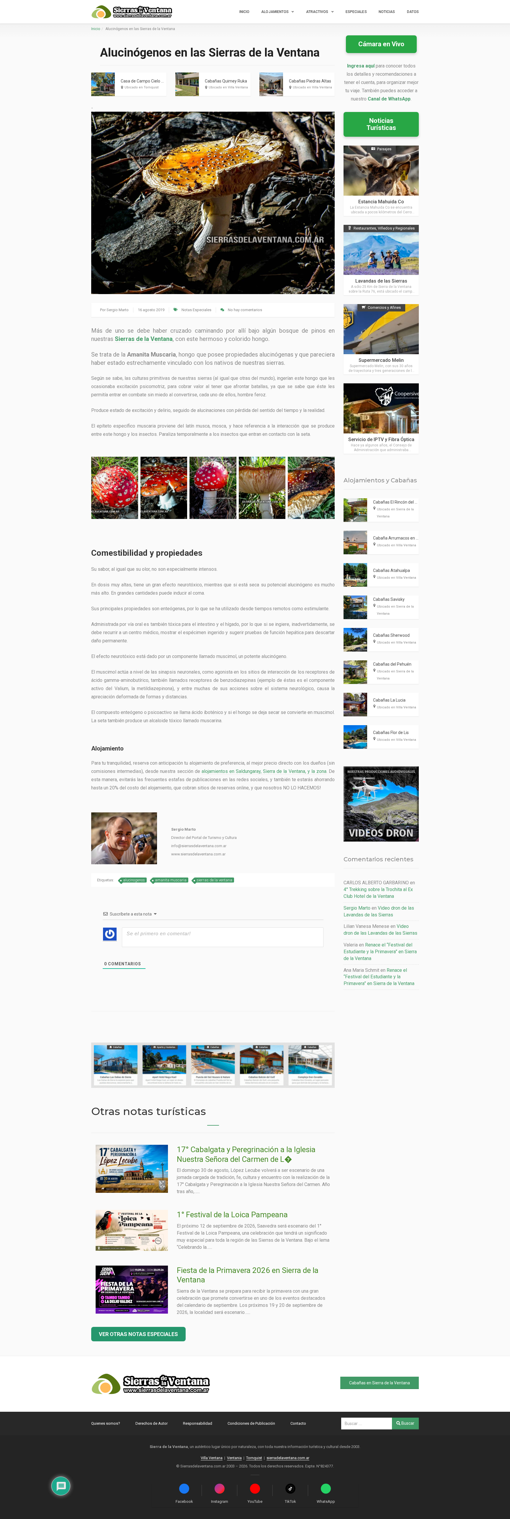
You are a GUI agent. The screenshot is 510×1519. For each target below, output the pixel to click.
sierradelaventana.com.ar (288, 1458)
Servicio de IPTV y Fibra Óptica (381, 439)
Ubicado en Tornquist (141, 87)
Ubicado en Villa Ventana (228, 87)
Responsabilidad (197, 1423)
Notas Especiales (196, 310)
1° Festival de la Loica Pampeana (232, 1214)
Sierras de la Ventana (144, 338)
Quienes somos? (105, 1423)
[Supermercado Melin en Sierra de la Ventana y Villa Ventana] (381, 339)
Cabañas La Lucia (389, 700)
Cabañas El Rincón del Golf (397, 502)
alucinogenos (134, 880)
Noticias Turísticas (381, 124)
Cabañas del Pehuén (392, 664)
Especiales (356, 12)
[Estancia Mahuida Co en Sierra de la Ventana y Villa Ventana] (381, 181)
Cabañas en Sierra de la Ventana (379, 1383)
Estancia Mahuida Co (381, 201)
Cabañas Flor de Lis (391, 732)
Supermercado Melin (381, 360)
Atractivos (317, 12)
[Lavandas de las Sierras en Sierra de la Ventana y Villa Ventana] (381, 260)
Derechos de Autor (151, 1423)
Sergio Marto (118, 310)
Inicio (244, 12)
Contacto (298, 1423)
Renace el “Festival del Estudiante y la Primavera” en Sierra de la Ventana (380, 951)
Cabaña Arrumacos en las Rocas (403, 538)
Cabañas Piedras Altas (310, 81)
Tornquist (254, 1458)
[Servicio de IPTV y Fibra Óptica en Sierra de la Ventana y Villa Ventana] (381, 418)
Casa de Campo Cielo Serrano (148, 81)
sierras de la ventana (214, 880)
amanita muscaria (171, 880)
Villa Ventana (212, 1458)
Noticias (387, 12)
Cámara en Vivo (381, 44)
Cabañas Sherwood (391, 635)
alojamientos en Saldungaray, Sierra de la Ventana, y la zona (264, 771)
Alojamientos (275, 12)
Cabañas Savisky (389, 599)
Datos (413, 12)
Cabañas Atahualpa (391, 570)
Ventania (234, 1458)
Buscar (407, 1423)
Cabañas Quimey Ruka (226, 81)
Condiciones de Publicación (251, 1423)
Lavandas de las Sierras (381, 281)
